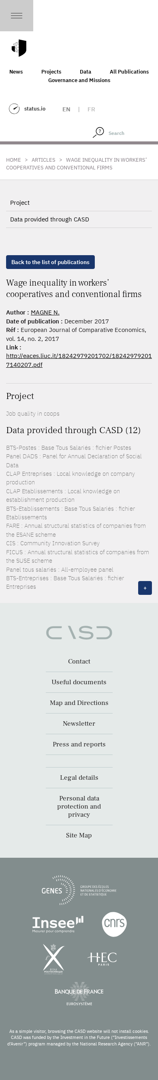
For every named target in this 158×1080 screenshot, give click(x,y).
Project (20, 202)
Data (85, 72)
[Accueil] (19, 48)
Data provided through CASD (49, 219)
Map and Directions (79, 702)
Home (13, 159)
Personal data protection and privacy (79, 806)
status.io (34, 108)
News (16, 72)
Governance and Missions (79, 80)
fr (91, 109)
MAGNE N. (45, 312)
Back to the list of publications (50, 262)
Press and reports (79, 744)
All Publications (129, 72)
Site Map (79, 835)
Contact (79, 661)
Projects (51, 72)
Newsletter (79, 723)
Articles (44, 159)
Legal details (79, 777)
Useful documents (79, 682)
